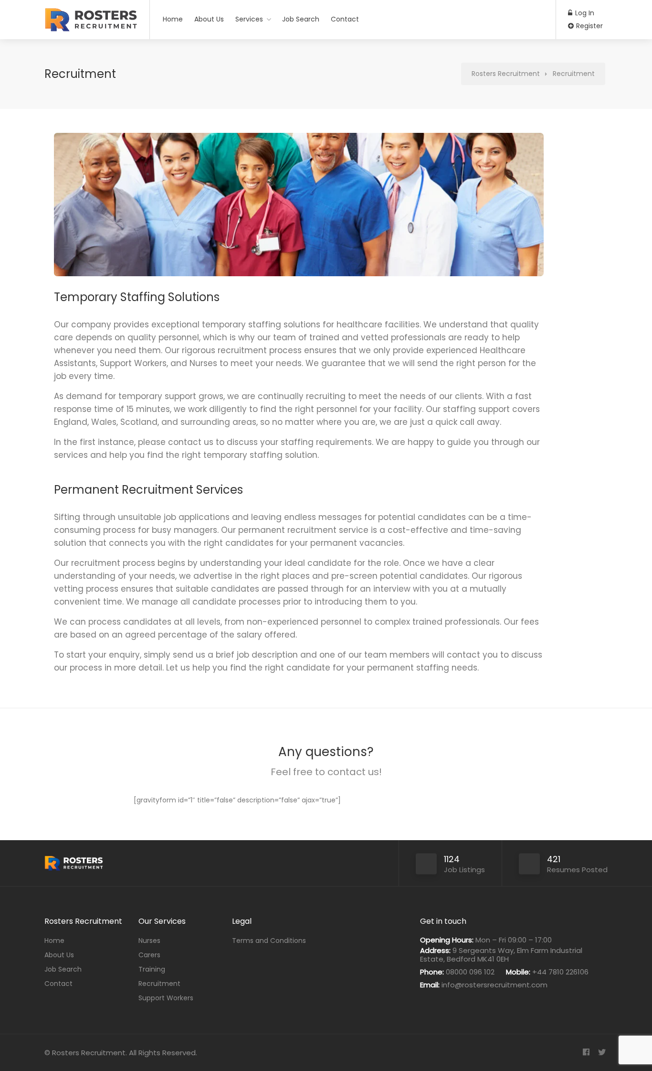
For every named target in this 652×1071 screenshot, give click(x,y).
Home (173, 19)
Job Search (300, 19)
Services (249, 19)
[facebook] (586, 1053)
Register (588, 26)
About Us (209, 19)
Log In (583, 13)
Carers (149, 955)
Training (151, 969)
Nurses (149, 940)
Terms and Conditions (269, 940)
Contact (345, 19)
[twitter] (602, 1053)
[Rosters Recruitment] (90, 24)
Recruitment (159, 983)
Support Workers (165, 998)
